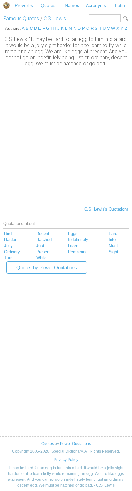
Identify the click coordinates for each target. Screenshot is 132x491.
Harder (10, 239)
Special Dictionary (6, 5)
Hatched (44, 239)
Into (112, 239)
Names (72, 5)
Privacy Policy (66, 459)
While (41, 257)
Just (40, 245)
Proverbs (24, 5)
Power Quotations (75, 443)
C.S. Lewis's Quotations (106, 209)
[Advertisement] (66, 136)
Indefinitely (78, 239)
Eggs (73, 233)
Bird (8, 233)
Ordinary (12, 251)
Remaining (77, 251)
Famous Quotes (21, 18)
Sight (113, 251)
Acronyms (96, 5)
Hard (113, 233)
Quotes (48, 5)
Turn (8, 257)
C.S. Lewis (55, 18)
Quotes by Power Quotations (46, 267)
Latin (120, 5)
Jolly (8, 245)
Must (113, 245)
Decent (42, 233)
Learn (73, 245)
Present (43, 251)
